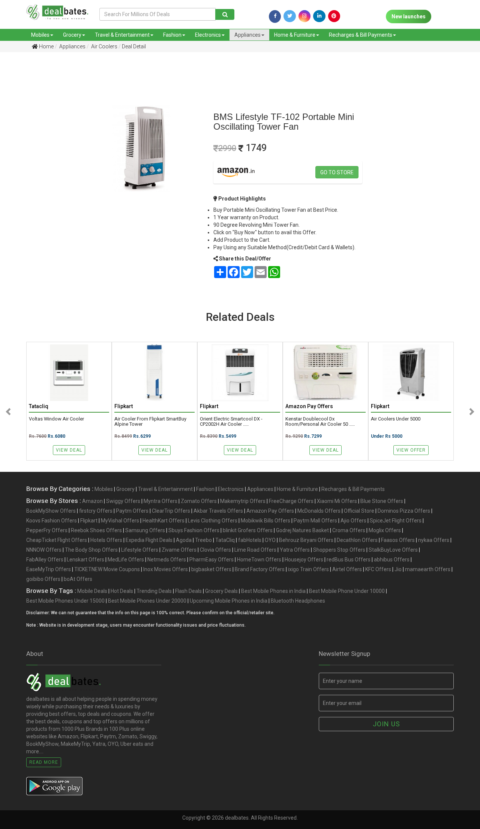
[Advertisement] (34, 175)
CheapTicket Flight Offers (56, 540)
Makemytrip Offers (243, 501)
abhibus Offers (392, 560)
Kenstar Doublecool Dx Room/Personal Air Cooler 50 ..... (320, 422)
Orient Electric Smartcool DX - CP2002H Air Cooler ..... (231, 422)
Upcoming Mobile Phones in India (228, 601)
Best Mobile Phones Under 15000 (65, 601)
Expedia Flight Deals (149, 540)
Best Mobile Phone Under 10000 (347, 591)
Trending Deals (154, 591)
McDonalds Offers (318, 511)
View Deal (69, 450)
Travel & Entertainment (122, 35)
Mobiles (40, 35)
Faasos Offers (398, 540)
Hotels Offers (106, 540)
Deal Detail (134, 46)
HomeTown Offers (259, 560)
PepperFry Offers (47, 530)
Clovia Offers (215, 550)
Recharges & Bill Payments (360, 35)
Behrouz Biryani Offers (306, 540)
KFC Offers (378, 569)
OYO (270, 540)
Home (46, 46)
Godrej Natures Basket (302, 530)
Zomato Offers (199, 501)
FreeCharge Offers (291, 501)
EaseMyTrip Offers (48, 569)
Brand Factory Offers (260, 569)
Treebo (203, 540)
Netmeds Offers (166, 560)
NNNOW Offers (44, 550)
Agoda (184, 540)
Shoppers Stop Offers (339, 550)
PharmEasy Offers (211, 560)
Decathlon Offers (357, 540)
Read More (43, 762)
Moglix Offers (385, 530)
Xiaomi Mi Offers (337, 501)
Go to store (337, 172)
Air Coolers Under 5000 (395, 419)
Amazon (92, 501)
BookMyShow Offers (51, 511)
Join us (386, 724)
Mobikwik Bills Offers (265, 521)
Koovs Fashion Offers (51, 521)
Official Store (359, 511)
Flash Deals (188, 591)
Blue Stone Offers (381, 501)
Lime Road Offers (255, 550)
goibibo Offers (43, 579)
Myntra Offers (160, 501)
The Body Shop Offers (91, 550)
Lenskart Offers (85, 560)
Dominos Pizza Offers (404, 511)
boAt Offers (78, 579)
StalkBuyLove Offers (393, 550)
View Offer (411, 450)
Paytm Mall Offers (315, 521)
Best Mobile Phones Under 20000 (147, 601)
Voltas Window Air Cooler (56, 419)
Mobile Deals (92, 591)
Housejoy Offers (304, 560)
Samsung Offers (145, 530)
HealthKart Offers (163, 521)
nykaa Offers (433, 540)
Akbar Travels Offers (218, 511)
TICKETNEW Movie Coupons (107, 569)
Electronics (208, 35)
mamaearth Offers (427, 569)
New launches (409, 16)
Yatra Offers (295, 550)
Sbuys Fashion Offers (193, 530)
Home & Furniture (294, 35)
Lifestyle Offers (139, 550)
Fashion (172, 35)
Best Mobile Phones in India (273, 591)
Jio (398, 569)
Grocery (72, 35)
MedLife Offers (126, 560)
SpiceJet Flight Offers (396, 521)
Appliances (247, 35)
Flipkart (89, 521)
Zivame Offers (179, 550)
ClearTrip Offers (171, 511)
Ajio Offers (353, 521)
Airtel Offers (347, 569)
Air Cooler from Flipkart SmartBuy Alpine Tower (150, 422)
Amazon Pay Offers (270, 511)
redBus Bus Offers (348, 560)
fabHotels (249, 540)
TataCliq (225, 540)
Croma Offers (348, 530)
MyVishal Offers (120, 521)
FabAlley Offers (44, 560)
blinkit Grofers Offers (248, 530)
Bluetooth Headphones (298, 601)
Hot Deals (122, 591)
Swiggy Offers (123, 501)
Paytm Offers (132, 511)
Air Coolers (103, 46)
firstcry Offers (95, 511)
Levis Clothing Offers (212, 521)
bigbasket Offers (211, 569)
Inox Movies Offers (165, 569)
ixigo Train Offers (308, 569)
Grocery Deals (221, 591)
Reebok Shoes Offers (96, 530)
